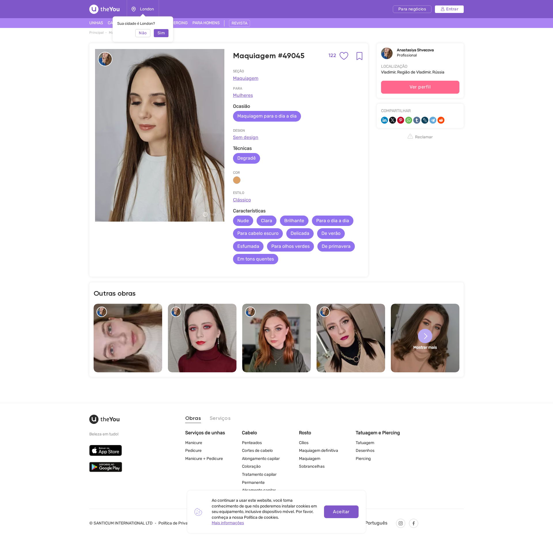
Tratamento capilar (259, 474)
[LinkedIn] (384, 120)
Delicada (300, 233)
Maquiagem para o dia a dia (267, 116)
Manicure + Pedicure (204, 458)
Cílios (303, 442)
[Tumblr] (416, 120)
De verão (330, 233)
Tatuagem (365, 442)
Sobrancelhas (312, 466)
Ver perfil (420, 87)
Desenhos (365, 450)
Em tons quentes (255, 259)
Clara (266, 220)
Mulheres (243, 95)
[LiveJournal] (424, 120)
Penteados (252, 442)
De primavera (336, 246)
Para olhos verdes (290, 246)
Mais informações (228, 522)
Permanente (253, 482)
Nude (243, 220)
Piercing (363, 458)
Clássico (242, 200)
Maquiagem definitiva (318, 450)
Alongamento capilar (261, 458)
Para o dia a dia (332, 220)
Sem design (245, 137)
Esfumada (248, 246)
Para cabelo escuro (258, 233)
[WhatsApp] (408, 120)
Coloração (251, 466)
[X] (392, 120)
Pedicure (193, 450)
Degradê (246, 158)
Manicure (193, 442)
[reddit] (441, 120)
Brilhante (294, 220)
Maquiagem (245, 78)
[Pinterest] (400, 120)
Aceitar (341, 511)
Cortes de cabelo (257, 450)
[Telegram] (432, 120)
